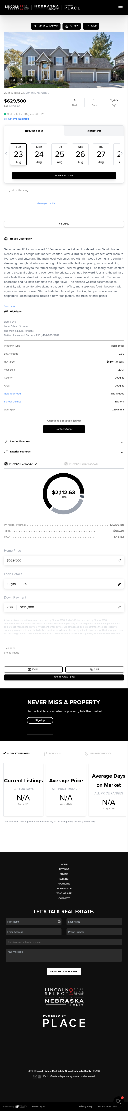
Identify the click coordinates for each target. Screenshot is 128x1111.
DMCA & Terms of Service (109, 1106)
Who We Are (64, 893)
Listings (64, 869)
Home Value (64, 888)
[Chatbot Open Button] (118, 1101)
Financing (64, 883)
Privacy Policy (85, 1106)
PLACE (96, 1071)
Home (64, 864)
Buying (64, 874)
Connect (64, 898)
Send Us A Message (64, 971)
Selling (64, 879)
